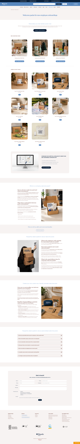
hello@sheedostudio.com (25, 417)
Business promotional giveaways (67, 417)
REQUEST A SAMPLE (11, 418)
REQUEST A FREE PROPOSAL (40, 30)
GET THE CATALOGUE (46, 167)
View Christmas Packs (19, 61)
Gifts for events (40, 230)
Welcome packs (64, 416)
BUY (19, 94)
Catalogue (9, 416)
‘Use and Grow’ (10, 417)
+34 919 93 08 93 (24, 415)
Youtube (36, 416)
